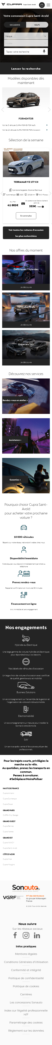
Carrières (26, 994)
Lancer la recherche (26, 68)
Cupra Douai (8, 804)
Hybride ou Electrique (26, 644)
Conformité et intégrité (26, 970)
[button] (48, 5)
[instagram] (27, 935)
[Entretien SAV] (26, 347)
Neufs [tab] (37, 24)
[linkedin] (38, 935)
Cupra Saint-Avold (10, 848)
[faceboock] (17, 935)
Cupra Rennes (8, 826)
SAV (26, 739)
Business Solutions (26, 692)
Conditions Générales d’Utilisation (26, 962)
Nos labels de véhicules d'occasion (26, 668)
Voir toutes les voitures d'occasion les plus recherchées (26, 232)
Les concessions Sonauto (26, 1002)
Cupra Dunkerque (10, 798)
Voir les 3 (19, 125)
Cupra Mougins (9, 864)
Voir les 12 (21, 129)
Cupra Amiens (8, 793)
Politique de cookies (26, 986)
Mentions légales (26, 954)
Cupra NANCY (8, 842)
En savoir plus (26, 215)
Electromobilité (26, 715)
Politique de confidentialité (26, 978)
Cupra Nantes (8, 831)
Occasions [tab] (15, 24)
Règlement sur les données (26, 1031)
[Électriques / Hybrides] (26, 272)
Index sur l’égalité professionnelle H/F (26, 1012)
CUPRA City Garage (10, 815)
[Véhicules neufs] (26, 310)
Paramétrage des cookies (26, 1022)
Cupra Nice (7, 858)
